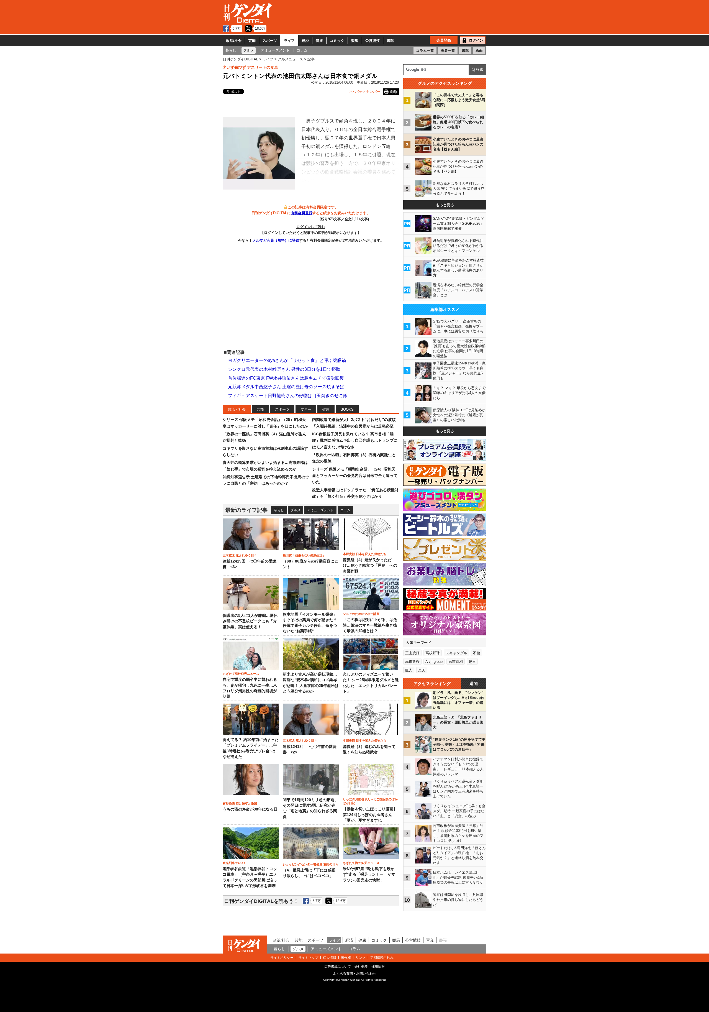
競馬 (354, 41)
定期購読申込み (382, 957)
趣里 (472, 662)
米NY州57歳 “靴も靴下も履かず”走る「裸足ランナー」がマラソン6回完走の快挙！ (369, 874)
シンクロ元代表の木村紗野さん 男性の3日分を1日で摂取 (284, 369)
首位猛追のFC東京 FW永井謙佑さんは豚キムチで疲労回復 (286, 378)
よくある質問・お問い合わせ (354, 973)
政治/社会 (234, 41)
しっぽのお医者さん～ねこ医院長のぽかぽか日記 (370, 801)
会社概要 (361, 966)
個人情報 (329, 957)
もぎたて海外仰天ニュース (241, 673)
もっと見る (445, 205)
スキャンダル (456, 653)
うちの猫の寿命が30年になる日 (250, 809)
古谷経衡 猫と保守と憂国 (240, 803)
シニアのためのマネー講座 (361, 613)
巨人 (408, 670)
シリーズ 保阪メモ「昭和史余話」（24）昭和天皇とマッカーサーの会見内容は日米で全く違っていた (354, 475)
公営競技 (372, 41)
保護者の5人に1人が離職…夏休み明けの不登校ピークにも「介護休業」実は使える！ (250, 621)
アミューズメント (320, 510)
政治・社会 (237, 409)
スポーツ (270, 41)
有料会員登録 (301, 213)
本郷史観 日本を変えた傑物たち (364, 554)
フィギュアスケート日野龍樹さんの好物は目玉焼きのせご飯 (288, 395)
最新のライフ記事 (246, 510)
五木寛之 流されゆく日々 (240, 555)
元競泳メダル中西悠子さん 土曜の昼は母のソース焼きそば (286, 386)
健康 (319, 41)
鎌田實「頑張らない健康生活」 (304, 555)
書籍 (390, 41)
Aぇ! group (434, 662)
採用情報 (378, 966)
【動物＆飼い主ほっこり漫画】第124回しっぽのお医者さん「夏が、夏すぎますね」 (370, 814)
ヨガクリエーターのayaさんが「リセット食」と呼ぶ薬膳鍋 (287, 360)
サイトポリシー (282, 957)
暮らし (279, 510)
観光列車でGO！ (234, 863)
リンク (361, 957)
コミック (337, 41)
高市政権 (412, 662)
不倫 (476, 653)
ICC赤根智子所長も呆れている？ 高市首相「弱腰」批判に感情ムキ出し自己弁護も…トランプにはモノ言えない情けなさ (354, 440)
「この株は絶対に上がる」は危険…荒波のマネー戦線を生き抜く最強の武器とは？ (370, 625)
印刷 (393, 92)
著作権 (346, 957)
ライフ (289, 41)
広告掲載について (337, 966)
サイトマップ (308, 957)
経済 (305, 41)
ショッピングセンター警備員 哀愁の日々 (310, 864)
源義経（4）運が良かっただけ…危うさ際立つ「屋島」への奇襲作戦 (370, 565)
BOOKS (347, 409)
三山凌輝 (412, 653)
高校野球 (432, 653)
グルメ (295, 510)
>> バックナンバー (365, 92)
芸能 (252, 41)
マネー (305, 409)
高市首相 (455, 662)
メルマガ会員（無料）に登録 (275, 240)
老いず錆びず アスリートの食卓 (250, 67)
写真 (430, 940)
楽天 (421, 670)
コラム (345, 510)
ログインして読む (310, 227)
